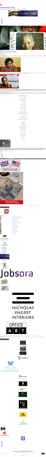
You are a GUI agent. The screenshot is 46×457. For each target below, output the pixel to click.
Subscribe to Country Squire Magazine (4, 339)
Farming (2, 20)
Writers (2, 22)
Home (1, 18)
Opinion (2, 441)
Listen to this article (3, 53)
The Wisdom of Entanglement (15, 227)
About (2, 444)
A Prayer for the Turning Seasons (15, 218)
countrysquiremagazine (3, 150)
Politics (2, 19)
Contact (2, 443)
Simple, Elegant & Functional (15, 220)
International (1, 50)
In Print (2, 445)
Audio (2, 23)
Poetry (3, 50)
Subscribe (43, 453)
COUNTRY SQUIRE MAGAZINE (7, 7)
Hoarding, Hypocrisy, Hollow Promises (16, 222)
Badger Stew (13, 229)
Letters (2, 21)
